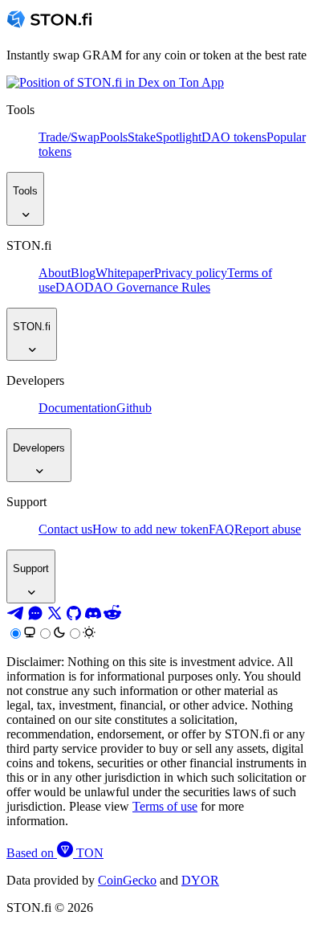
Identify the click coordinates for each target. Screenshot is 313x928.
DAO (69, 287)
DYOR (200, 880)
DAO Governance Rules (147, 287)
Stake (142, 137)
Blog (83, 273)
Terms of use (164, 806)
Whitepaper (125, 273)
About (55, 273)
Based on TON (55, 853)
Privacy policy (190, 273)
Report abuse (267, 529)
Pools (114, 137)
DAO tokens (233, 137)
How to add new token (150, 529)
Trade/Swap (69, 137)
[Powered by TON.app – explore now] (115, 82)
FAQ (221, 529)
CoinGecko (127, 880)
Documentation (77, 408)
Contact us (65, 529)
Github (134, 408)
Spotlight (178, 137)
